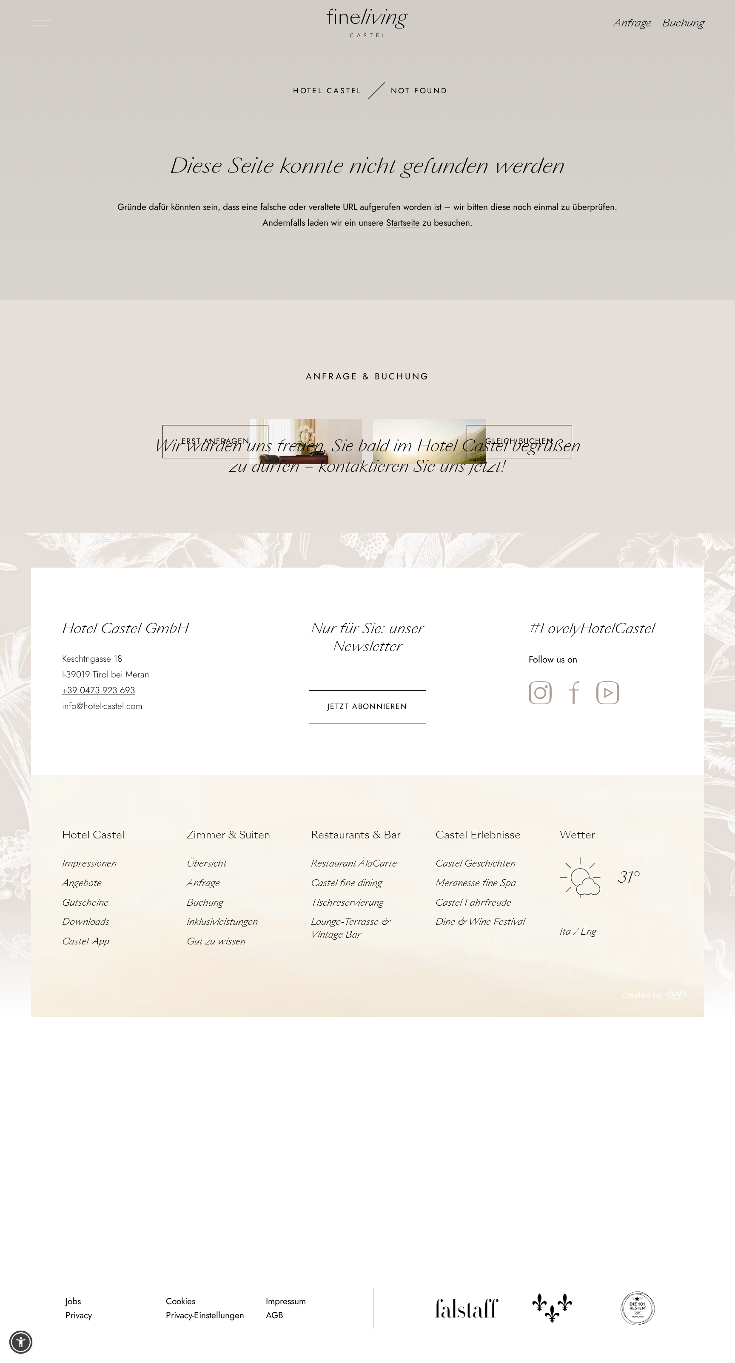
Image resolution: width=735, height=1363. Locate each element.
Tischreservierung (347, 902)
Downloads (85, 921)
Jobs (73, 1301)
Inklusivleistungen (222, 921)
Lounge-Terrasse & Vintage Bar (350, 928)
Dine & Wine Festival (480, 921)
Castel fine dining (346, 883)
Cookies (180, 1301)
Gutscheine (85, 902)
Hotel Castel (327, 90)
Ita (565, 931)
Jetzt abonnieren (367, 706)
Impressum (286, 1301)
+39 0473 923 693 (98, 690)
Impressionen (89, 863)
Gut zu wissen (216, 941)
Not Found (419, 90)
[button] (21, 1342)
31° (628, 877)
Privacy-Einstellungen (205, 1315)
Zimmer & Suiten (228, 834)
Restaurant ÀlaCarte (354, 863)
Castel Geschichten (476, 863)
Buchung (683, 22)
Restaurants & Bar (356, 834)
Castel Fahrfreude (473, 902)
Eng (588, 931)
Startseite (403, 222)
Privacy (79, 1315)
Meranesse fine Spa (476, 883)
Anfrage (632, 22)
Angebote (82, 883)
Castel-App (85, 941)
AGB (274, 1315)
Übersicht (207, 863)
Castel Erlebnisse (478, 834)
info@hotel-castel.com (102, 706)
